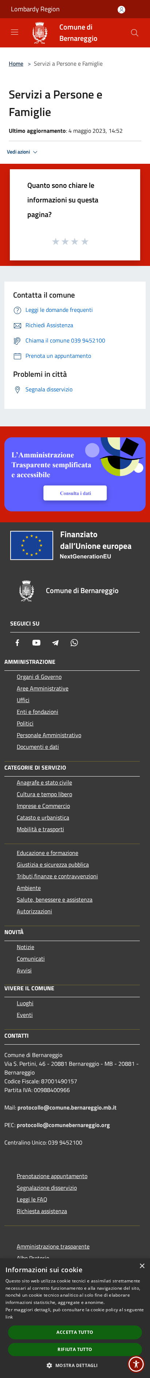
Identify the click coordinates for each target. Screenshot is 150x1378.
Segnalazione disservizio (47, 1187)
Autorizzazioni (34, 911)
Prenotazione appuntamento (52, 1176)
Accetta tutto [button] (74, 1332)
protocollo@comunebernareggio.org (63, 1124)
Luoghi (25, 1003)
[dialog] (75, 1318)
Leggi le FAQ (32, 1199)
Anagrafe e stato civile (44, 782)
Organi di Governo (39, 676)
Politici (25, 723)
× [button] (142, 1266)
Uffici (23, 700)
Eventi (25, 1014)
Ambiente (29, 887)
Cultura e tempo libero (44, 794)
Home (16, 63)
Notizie (25, 946)
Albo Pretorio (33, 1258)
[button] (75, 1365)
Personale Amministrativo (49, 735)
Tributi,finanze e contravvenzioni (57, 876)
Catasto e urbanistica (43, 817)
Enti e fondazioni (37, 711)
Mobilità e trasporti (40, 829)
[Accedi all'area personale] (121, 10)
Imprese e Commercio (43, 805)
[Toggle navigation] (14, 32)
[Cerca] (134, 32)
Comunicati (31, 958)
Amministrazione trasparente (53, 1246)
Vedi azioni (19, 152)
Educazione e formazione (47, 852)
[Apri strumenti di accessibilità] (136, 1364)
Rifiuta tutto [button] (75, 1349)
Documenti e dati (38, 746)
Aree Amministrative (42, 688)
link (9, 1317)
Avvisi (24, 970)
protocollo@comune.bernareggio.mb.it (67, 1107)
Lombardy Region (35, 9)
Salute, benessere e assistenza (54, 899)
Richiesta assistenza (42, 1211)
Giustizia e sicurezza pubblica (53, 864)
